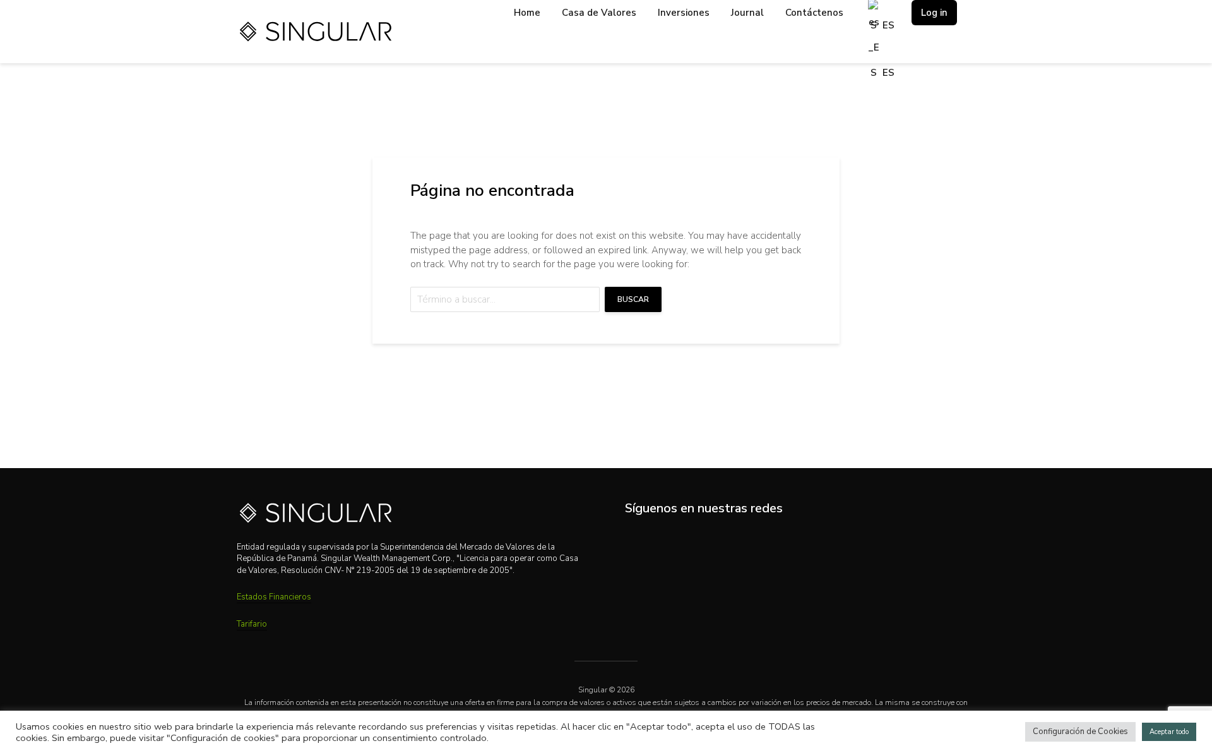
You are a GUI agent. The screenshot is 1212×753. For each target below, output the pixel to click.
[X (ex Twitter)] (690, 541)
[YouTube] (745, 541)
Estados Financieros (274, 597)
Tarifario (252, 624)
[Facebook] (717, 541)
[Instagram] (663, 541)
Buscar (633, 299)
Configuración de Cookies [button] (1080, 731)
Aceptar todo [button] (1169, 732)
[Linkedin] (636, 541)
